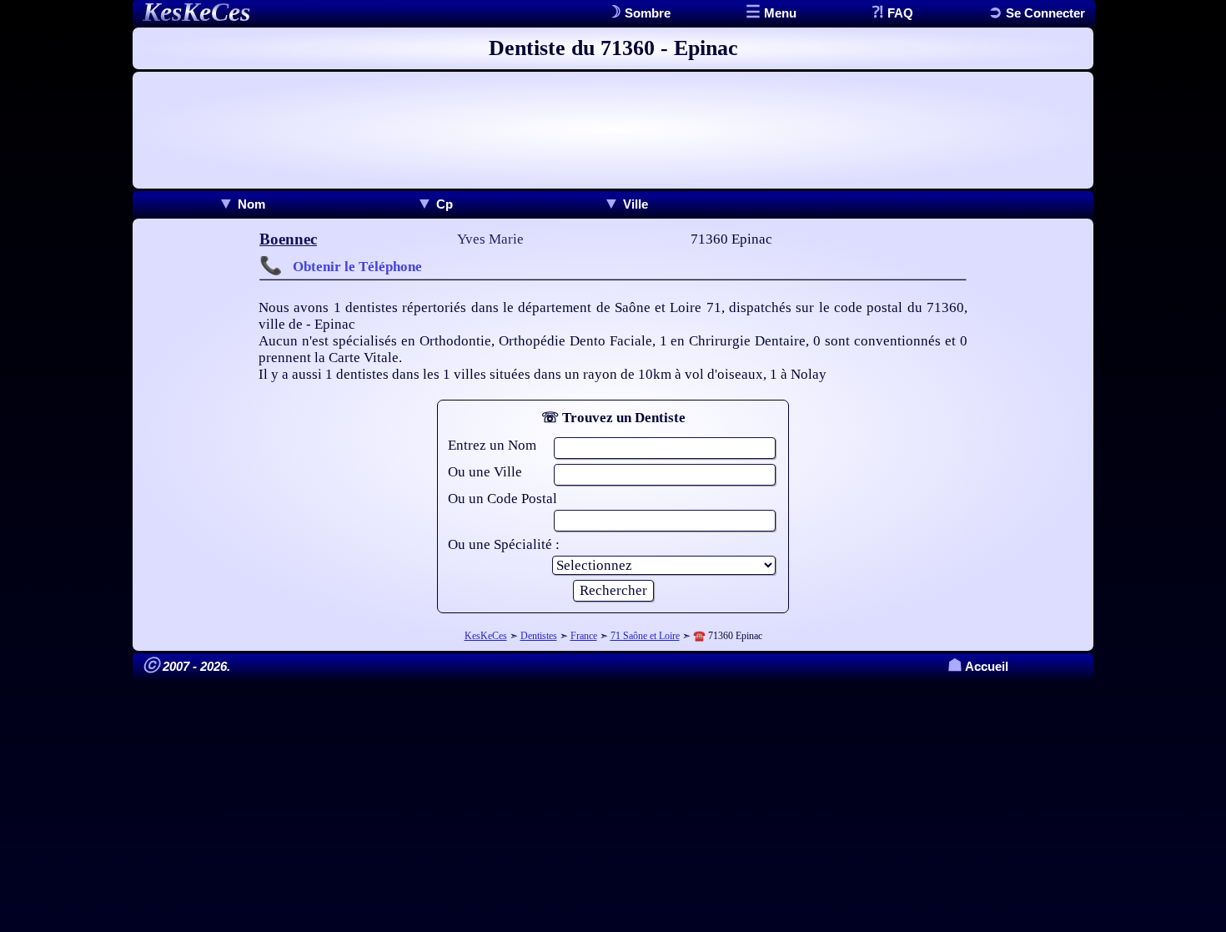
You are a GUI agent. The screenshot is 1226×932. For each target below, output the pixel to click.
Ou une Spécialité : (504, 544)
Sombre (646, 13)
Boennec (288, 239)
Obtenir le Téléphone (357, 267)
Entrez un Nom (492, 445)
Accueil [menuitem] (977, 666)
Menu (778, 13)
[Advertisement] (613, 130)
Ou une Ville (485, 472)
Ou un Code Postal (502, 498)
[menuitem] (241, 204)
